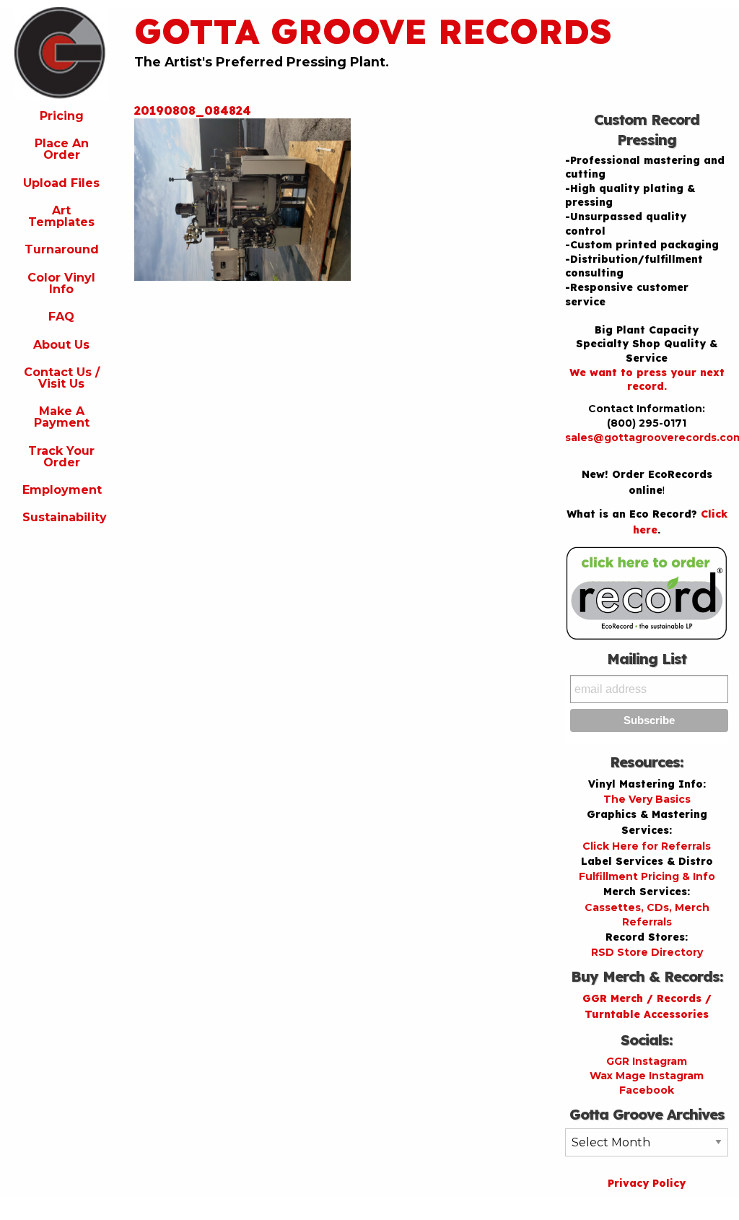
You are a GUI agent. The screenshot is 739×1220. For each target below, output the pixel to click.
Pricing (62, 116)
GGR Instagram (646, 1061)
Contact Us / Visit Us (62, 378)
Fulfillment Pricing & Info (647, 876)
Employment (62, 490)
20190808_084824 (192, 110)
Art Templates (61, 216)
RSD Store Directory (647, 952)
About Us (61, 345)
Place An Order (62, 149)
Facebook (646, 1090)
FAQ (61, 316)
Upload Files (61, 183)
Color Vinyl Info (61, 283)
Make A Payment (61, 417)
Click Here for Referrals (646, 846)
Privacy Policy (647, 1183)
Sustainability (64, 517)
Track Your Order (61, 456)
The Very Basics (647, 799)
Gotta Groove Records (373, 31)
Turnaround (62, 249)
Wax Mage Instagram (647, 1075)
